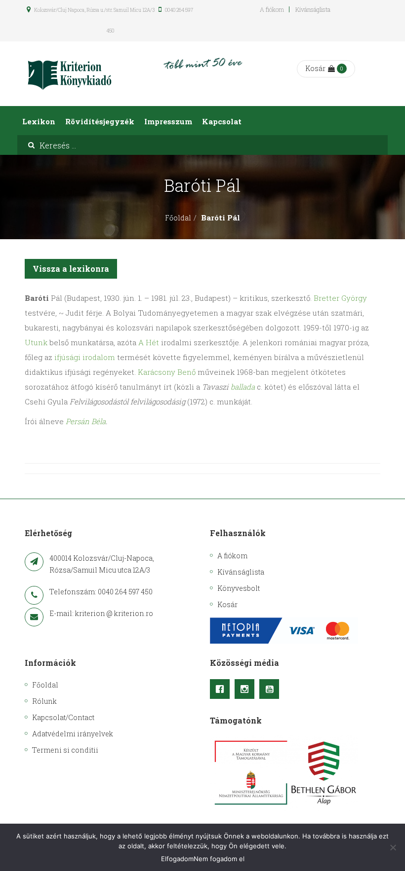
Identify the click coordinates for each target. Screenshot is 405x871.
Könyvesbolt (238, 588)
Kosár (315, 68)
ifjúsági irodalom (84, 357)
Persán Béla (86, 421)
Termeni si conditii (65, 750)
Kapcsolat (222, 121)
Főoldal (178, 217)
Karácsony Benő (167, 372)
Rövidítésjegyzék (99, 121)
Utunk (36, 342)
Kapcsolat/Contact (63, 717)
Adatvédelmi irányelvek (72, 733)
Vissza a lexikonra (71, 268)
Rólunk (44, 701)
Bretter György (340, 298)
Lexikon (38, 121)
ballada (243, 387)
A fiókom (272, 9)
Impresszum (168, 121)
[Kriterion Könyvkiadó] (70, 73)
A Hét (148, 342)
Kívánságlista (312, 9)
